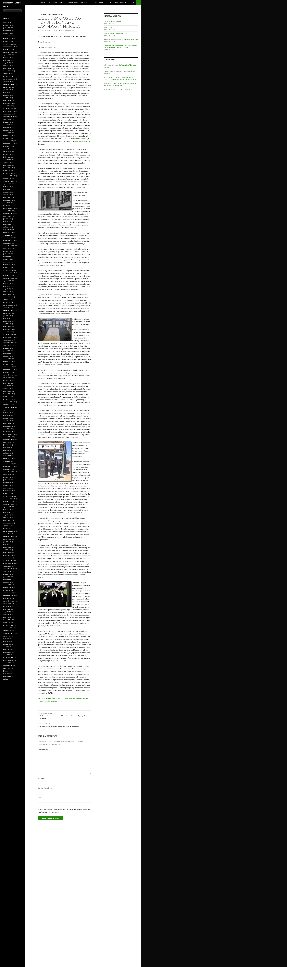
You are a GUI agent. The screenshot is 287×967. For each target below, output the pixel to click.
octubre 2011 (7, 501)
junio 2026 (6, 28)
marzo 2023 (7, 133)
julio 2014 (6, 412)
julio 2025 (6, 57)
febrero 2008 (7, 620)
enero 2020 (6, 235)
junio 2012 (6, 480)
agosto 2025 (7, 55)
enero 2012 (6, 493)
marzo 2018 (7, 294)
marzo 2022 (7, 165)
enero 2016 (6, 364)
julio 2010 (6, 542)
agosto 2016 (7, 345)
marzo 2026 (7, 36)
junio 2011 (6, 512)
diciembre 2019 (8, 238)
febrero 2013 (7, 458)
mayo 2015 (6, 386)
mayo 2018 (6, 289)
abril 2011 (6, 517)
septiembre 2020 (8, 213)
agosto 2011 (7, 507)
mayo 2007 (6, 644)
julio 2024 (6, 90)
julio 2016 (6, 348)
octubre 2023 (7, 114)
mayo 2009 (6, 579)
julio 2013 (6, 445)
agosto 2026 (7, 22)
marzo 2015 (7, 391)
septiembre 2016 (8, 343)
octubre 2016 (7, 340)
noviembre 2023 (8, 111)
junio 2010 (6, 544)
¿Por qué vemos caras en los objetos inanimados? (121, 39)
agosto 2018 (7, 281)
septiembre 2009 (8, 569)
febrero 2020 (7, 232)
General (131, 2)
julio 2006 (6, 671)
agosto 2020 (7, 216)
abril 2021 (6, 195)
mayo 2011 (6, 515)
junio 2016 (6, 351)
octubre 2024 (7, 82)
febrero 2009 (7, 587)
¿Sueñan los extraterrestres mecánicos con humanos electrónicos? (121, 78)
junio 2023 (6, 125)
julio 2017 (6, 316)
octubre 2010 (7, 534)
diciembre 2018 (8, 270)
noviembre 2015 (8, 369)
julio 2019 (6, 251)
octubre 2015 (7, 372)
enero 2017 (6, 332)
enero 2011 (6, 525)
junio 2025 (6, 60)
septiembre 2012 (8, 472)
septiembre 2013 (8, 439)
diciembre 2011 (8, 496)
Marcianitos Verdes (12, 2)
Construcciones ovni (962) (113, 21)
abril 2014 (6, 421)
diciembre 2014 (8, 399)
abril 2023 (6, 130)
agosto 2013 (7, 442)
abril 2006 (6, 679)
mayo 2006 (6, 676)
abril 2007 (6, 647)
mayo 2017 (6, 321)
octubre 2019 (7, 243)
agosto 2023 (7, 119)
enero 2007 (6, 655)
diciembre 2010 (8, 528)
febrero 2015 (7, 394)
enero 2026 (6, 41)
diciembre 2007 (8, 625)
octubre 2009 (7, 566)
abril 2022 (6, 162)
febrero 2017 (7, 329)
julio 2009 (6, 574)
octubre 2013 (7, 437)
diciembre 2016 (8, 334)
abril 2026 (6, 33)
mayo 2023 (6, 127)
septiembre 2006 (8, 665)
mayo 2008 (6, 612)
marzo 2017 (7, 326)
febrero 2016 (7, 361)
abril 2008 (6, 614)
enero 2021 (6, 203)
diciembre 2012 (8, 464)
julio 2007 (6, 639)
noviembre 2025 (8, 47)
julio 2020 (6, 219)
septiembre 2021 (8, 181)
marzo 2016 (7, 359)
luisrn (55, 30)
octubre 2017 (7, 308)
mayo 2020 (6, 224)
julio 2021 (6, 186)
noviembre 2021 (8, 176)
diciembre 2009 (8, 560)
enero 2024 (6, 106)
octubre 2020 (7, 211)
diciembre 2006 (8, 657)
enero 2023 (6, 138)
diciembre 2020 (8, 205)
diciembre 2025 (8, 44)
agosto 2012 (7, 474)
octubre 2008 (7, 598)
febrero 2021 (7, 200)
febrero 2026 (7, 38)
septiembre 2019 (8, 246)
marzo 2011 (7, 520)
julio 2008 (6, 606)
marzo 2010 (7, 552)
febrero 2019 (7, 264)
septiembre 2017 (8, 310)
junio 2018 (6, 286)
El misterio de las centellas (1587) (115, 33)
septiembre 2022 (8, 149)
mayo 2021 (6, 192)
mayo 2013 (6, 450)
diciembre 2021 (8, 173)
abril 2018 (6, 291)
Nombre (41, 778)
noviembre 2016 (8, 337)
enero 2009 (6, 590)
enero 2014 (6, 429)
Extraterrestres (86, 2)
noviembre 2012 (8, 466)
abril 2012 (6, 485)
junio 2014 (6, 415)
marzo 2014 (7, 423)
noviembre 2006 (8, 660)
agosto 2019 (7, 248)
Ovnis (43, 2)
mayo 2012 (6, 482)
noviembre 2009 (8, 563)
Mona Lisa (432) (109, 27)
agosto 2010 (7, 539)
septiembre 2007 (8, 633)
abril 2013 (6, 453)
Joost (106, 89)
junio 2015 (6, 383)
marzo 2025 (7, 68)
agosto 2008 (7, 604)
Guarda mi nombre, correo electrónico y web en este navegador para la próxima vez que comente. (64, 810)
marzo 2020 (7, 230)
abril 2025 (6, 65)
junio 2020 (6, 221)
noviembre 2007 (8, 628)
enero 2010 (6, 558)
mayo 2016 (6, 353)
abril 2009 (6, 582)
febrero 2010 (7, 555)
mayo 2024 (6, 95)
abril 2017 (6, 324)
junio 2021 (6, 189)
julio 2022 (6, 154)
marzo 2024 (7, 100)
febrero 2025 (7, 71)
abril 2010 (6, 550)
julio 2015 (6, 380)
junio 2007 (6, 641)
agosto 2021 (7, 184)
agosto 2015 (7, 378)
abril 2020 (6, 227)
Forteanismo (52, 2)
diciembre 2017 (8, 302)
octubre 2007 (7, 630)
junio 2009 (6, 577)
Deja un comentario (68, 30)
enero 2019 (6, 267)
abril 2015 (6, 388)
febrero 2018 (7, 297)
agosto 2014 (7, 410)
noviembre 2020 (8, 208)
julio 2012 (6, 477)
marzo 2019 (7, 262)
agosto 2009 (7, 571)
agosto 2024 (7, 87)
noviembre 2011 (8, 499)
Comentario (43, 749)
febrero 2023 (7, 135)
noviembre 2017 (8, 305)
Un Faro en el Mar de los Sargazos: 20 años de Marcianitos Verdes (120, 84)
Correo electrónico (45, 788)
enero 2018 (6, 299)
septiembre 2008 (8, 601)
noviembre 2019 (8, 240)
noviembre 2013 (8, 434)
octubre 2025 (7, 49)
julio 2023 (6, 122)
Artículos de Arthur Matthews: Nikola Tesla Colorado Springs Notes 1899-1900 (63, 715)
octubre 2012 (7, 469)
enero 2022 (6, 170)
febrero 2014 (7, 426)
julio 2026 (6, 25)
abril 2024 (6, 98)
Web (39, 797)
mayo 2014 (6, 418)
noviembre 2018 (8, 273)
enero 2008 (6, 622)
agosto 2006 (7, 668)
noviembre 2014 (8, 402)
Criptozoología (100, 2)
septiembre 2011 (8, 504)
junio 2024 (6, 92)
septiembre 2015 (8, 375)
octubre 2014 (7, 404)
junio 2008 (6, 609)
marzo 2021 (7, 197)
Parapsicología (73, 2)
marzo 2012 (7, 488)
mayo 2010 (6, 547)
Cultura (62, 2)
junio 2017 (6, 318)
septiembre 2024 (8, 84)
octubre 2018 (7, 275)
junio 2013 (6, 447)
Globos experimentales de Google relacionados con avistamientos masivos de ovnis (120, 47)
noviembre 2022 (8, 143)
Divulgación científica (116, 2)
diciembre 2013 (8, 431)
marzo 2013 (7, 456)
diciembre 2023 (8, 108)
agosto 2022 (7, 151)
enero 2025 (6, 73)
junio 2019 (6, 254)
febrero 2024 (7, 103)
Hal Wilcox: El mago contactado (121, 89)
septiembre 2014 (8, 407)
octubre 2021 (7, 178)
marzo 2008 (7, 617)
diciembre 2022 (8, 141)
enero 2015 (6, 396)
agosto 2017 (7, 313)
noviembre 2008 (8, 595)
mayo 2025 (6, 63)
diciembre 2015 (8, 367)
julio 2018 (6, 283)
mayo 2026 (6, 30)
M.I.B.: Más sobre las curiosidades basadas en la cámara (58, 725)
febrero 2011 (7, 523)
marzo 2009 (7, 585)
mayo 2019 (6, 256)
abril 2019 (6, 259)
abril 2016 (6, 356)
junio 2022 (6, 157)
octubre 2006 (7, 663)
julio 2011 (6, 509)
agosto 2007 (7, 636)
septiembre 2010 (8, 536)
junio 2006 (6, 673)
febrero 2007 (7, 652)
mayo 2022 (6, 160)
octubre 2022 (7, 146)
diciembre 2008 (8, 593)
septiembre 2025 (8, 52)
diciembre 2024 (8, 76)
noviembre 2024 (8, 79)
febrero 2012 (7, 491)
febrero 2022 (7, 168)
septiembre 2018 (8, 278)
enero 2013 (6, 461)
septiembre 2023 (8, 116)
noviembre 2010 (8, 531)
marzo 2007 (7, 649)
